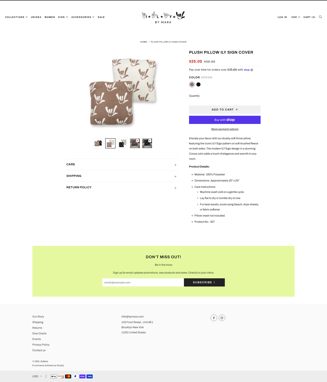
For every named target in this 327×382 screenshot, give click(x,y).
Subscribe (202, 282)
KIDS (61, 17)
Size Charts (39, 333)
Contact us (38, 350)
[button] (98, 143)
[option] (122, 91)
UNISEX (36, 17)
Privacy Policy (40, 344)
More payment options (224, 129)
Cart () (309, 17)
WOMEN (50, 17)
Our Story (38, 316)
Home (143, 42)
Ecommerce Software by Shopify (48, 365)
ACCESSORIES (81, 17)
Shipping (37, 322)
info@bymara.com (132, 316)
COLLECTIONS (15, 17)
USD (294, 17)
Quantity (194, 95)
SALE (101, 17)
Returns (37, 327)
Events (36, 339)
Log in (282, 17)
